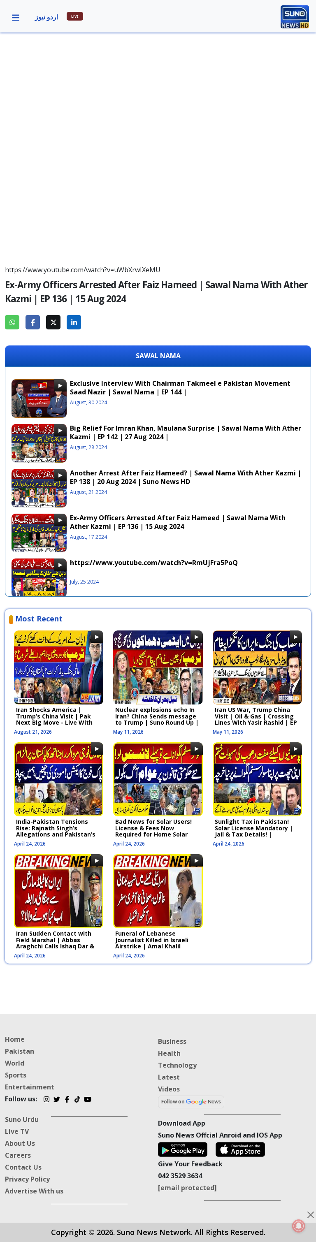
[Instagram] (46, 1100)
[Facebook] (67, 1100)
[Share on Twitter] (53, 322)
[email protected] (187, 1187)
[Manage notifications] (298, 1226)
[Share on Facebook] (33, 322)
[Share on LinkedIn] (74, 322)
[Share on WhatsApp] (12, 322)
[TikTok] (77, 1100)
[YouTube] (87, 1100)
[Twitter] (56, 1100)
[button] (15, 17)
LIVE (75, 16)
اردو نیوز (46, 16)
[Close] (311, 1215)
